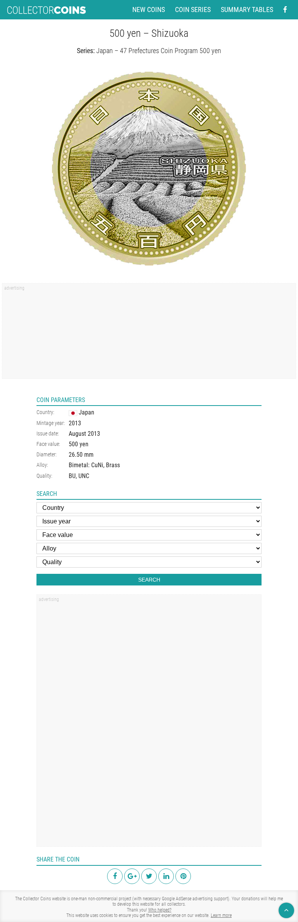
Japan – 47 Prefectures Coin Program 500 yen (158, 51)
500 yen (78, 444)
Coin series (193, 10)
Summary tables (247, 10)
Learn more (221, 915)
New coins (148, 10)
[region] (149, 333)
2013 (75, 423)
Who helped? (160, 910)
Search (149, 580)
